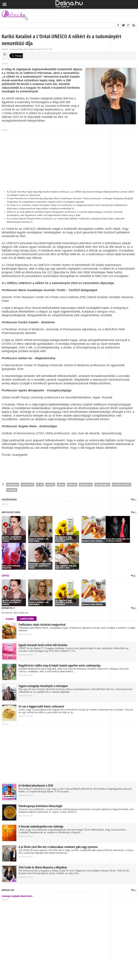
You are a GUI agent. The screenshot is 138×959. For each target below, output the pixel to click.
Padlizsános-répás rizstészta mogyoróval (42, 624)
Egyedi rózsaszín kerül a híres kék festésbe (43, 645)
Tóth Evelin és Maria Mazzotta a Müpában (43, 867)
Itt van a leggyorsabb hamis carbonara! (41, 706)
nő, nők (40, 484)
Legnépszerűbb (27, 618)
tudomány (50, 484)
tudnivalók (72, 484)
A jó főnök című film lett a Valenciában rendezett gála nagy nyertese (58, 847)
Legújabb (10, 618)
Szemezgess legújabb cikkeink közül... (18, 896)
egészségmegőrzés (102, 484)
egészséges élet (86, 484)
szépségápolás (12, 484)
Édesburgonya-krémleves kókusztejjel (40, 806)
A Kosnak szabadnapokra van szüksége (41, 826)
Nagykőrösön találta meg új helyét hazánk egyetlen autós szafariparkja (59, 665)
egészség (61, 484)
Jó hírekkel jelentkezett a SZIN (36, 785)
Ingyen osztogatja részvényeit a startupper (43, 686)
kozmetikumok (27, 484)
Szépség (5, 575)
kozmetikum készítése (121, 484)
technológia (11, 489)
